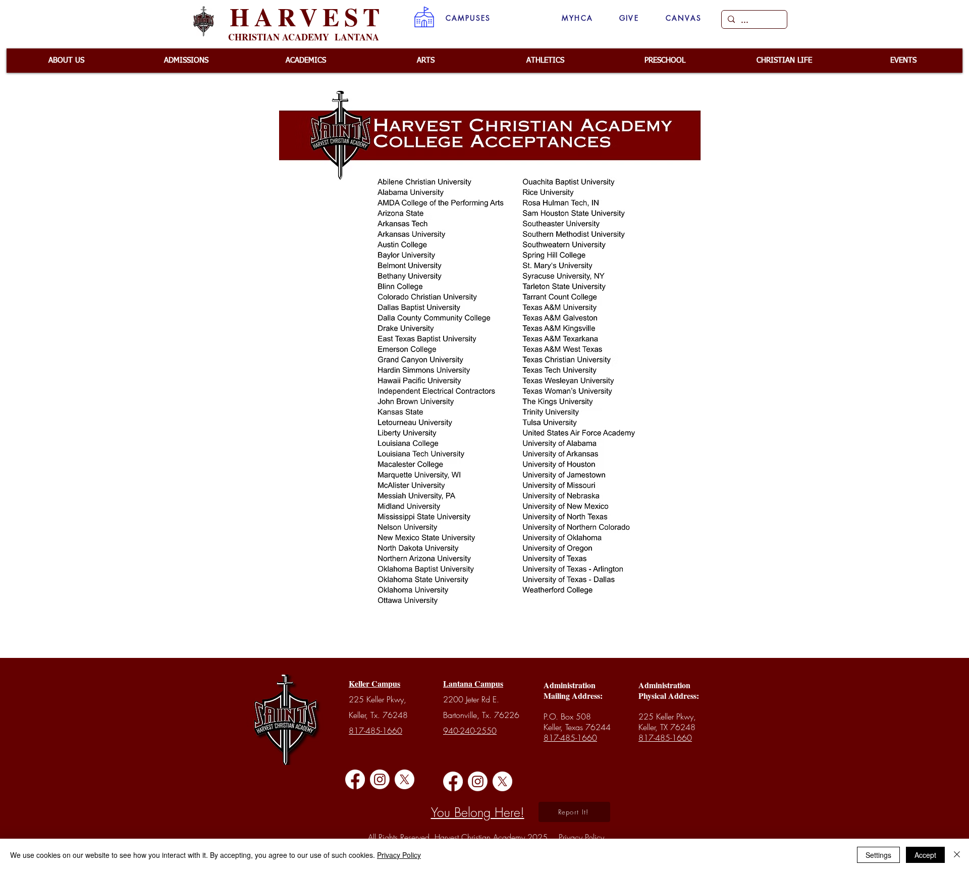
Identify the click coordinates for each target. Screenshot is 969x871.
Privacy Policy (399, 855)
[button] (468, 18)
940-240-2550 (470, 730)
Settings (878, 855)
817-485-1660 (375, 730)
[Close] (957, 855)
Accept (925, 855)
